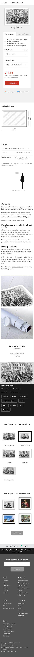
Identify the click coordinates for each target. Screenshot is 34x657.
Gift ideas (6, 606)
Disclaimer (6, 636)
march (21, 401)
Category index (23, 613)
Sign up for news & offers (17, 560)
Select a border (10, 60)
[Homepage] (17, 3)
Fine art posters (23, 580)
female (14, 396)
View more (17, 533)
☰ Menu (4, 2)
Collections (21, 611)
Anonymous (17, 29)
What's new (21, 595)
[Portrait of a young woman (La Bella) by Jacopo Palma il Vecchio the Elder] (25, 503)
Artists (20, 608)
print (4, 405)
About (5, 583)
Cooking (5, 396)
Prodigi (11, 645)
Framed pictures (23, 583)
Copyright (6, 634)
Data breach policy (9, 631)
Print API (3, 645)
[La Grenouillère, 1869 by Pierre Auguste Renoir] (25, 519)
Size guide (25, 50)
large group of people (9, 401)
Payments (6, 588)
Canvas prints (22, 585)
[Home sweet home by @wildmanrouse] (9, 519)
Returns (5, 593)
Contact (5, 580)
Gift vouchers (7, 603)
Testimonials (7, 585)
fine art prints (19, 220)
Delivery (4, 257)
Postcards (21, 590)
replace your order (17, 267)
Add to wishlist (11, 92)
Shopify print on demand (8, 651)
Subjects (20, 606)
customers (27, 242)
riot (21, 405)
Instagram (21, 616)
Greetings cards (23, 593)
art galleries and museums (16, 236)
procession (13, 405)
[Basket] (31, 2)
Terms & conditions (9, 624)
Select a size (16, 50)
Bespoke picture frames (16, 647)
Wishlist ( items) (8, 608)
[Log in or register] (28, 2)
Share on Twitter (23, 92)
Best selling (21, 603)
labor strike (23, 396)
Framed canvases (23, 588)
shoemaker (6, 410)
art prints (23, 45)
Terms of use (7, 629)
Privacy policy (7, 626)
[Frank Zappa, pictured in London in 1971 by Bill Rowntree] (9, 504)
